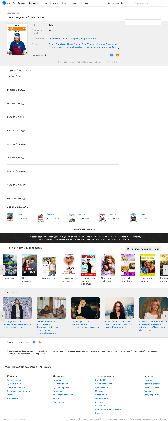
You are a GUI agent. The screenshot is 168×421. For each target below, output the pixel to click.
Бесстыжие (9, 278)
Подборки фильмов (16, 387)
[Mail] (4, 3)
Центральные (101, 387)
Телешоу (57, 398)
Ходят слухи (48, 278)
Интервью (148, 380)
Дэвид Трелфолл (70, 39)
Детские (99, 402)
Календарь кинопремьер (18, 391)
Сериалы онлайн (61, 383)
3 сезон (81, 214)
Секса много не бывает (107, 279)
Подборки (57, 391)
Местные (99, 391)
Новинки (57, 380)
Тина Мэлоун (88, 44)
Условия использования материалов (143, 419)
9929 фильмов (105, 236)
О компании (12, 419)
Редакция (73, 419)
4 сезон (112, 214)
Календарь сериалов (63, 394)
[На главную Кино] (10, 3)
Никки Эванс (74, 44)
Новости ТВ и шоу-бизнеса (108, 409)
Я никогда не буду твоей (68, 279)
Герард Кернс (92, 47)
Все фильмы (12, 398)
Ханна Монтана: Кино (127, 279)
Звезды (148, 376)
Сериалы (59, 376)
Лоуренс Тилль (88, 39)
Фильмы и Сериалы (104, 398)
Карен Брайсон (109, 47)
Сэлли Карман (56, 47)
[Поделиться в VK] (112, 55)
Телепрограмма (105, 376)
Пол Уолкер (55, 39)
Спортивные (101, 394)
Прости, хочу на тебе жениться (88, 281)
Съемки (147, 391)
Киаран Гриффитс (74, 47)
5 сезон (143, 214)
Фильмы (12, 376)
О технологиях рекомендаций (90, 419)
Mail (4, 419)
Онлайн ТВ (100, 380)
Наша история (26, 279)
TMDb (79, 62)
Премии (10, 394)
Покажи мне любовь (146, 279)
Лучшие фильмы (14, 383)
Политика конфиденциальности (115, 419)
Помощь (99, 413)
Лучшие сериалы (61, 387)
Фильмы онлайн (14, 380)
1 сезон (18, 214)
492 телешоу (134, 236)
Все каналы (100, 405)
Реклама (22, 419)
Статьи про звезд (152, 387)
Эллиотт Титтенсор (106, 44)
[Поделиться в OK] (117, 55)
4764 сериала (119, 236)
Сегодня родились (152, 394)
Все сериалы (59, 402)
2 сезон (50, 214)
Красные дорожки (152, 383)
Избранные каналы (104, 383)
